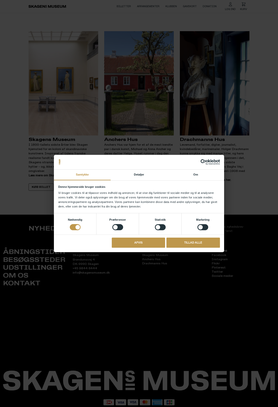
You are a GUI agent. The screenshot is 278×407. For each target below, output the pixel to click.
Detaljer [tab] (139, 174)
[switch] (117, 227)
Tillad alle (193, 242)
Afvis (138, 242)
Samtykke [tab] (82, 174)
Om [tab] (195, 174)
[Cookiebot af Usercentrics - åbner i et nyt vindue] (203, 162)
